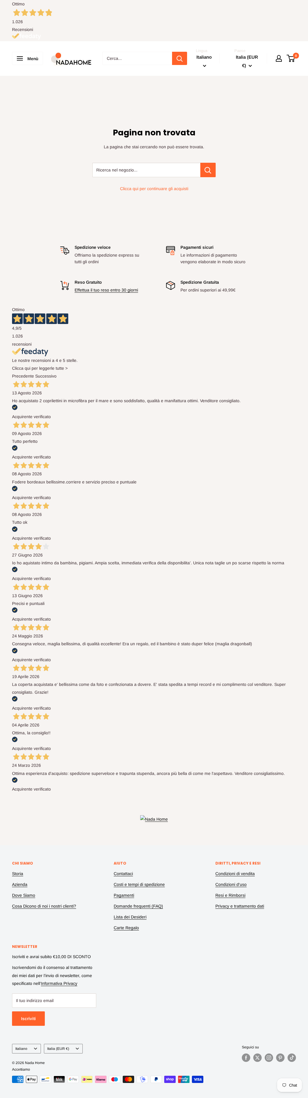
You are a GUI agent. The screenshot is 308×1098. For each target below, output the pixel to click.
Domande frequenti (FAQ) (138, 906)
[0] (291, 58)
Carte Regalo (126, 927)
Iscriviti (28, 1018)
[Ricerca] (179, 58)
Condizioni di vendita (235, 873)
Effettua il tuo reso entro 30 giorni (106, 290)
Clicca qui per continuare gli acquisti (154, 188)
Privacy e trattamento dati (239, 906)
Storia (17, 873)
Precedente (23, 376)
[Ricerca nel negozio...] (208, 170)
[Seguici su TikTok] (292, 1057)
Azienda (19, 884)
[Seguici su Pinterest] (280, 1057)
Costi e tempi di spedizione (139, 884)
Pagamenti (124, 895)
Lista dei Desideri (130, 916)
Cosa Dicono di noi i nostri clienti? (44, 906)
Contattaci (123, 873)
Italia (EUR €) (58, 1049)
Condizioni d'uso (231, 884)
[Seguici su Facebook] (246, 1057)
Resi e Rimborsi (230, 895)
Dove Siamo (23, 895)
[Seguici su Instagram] (269, 1057)
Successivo (46, 376)
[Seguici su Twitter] (257, 1057)
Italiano (21, 1049)
